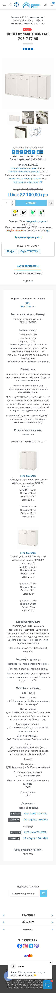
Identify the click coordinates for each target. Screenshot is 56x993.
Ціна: (13, 194)
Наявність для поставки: (24, 168)
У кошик (31, 203)
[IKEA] (28, 49)
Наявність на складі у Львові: (25, 178)
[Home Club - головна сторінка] (31, 5)
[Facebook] (19, 946)
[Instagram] (25, 946)
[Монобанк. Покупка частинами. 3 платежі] (23, 213)
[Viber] (36, 946)
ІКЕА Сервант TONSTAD (35, 819)
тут (48, 230)
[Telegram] (31, 946)
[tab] (28, 266)
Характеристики (28, 266)
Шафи (10, 251)
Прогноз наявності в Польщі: (24, 171)
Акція (26, 30)
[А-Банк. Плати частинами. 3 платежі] (32, 213)
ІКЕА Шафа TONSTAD (35, 813)
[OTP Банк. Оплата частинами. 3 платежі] (41, 213)
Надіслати (43, 893)
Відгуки (28, 281)
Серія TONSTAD (29, 251)
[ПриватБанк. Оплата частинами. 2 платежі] (14, 213)
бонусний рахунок (36, 221)
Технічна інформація (28, 273)
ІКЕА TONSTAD (28, 476)
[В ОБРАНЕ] (50, 203)
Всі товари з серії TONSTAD (28, 182)
